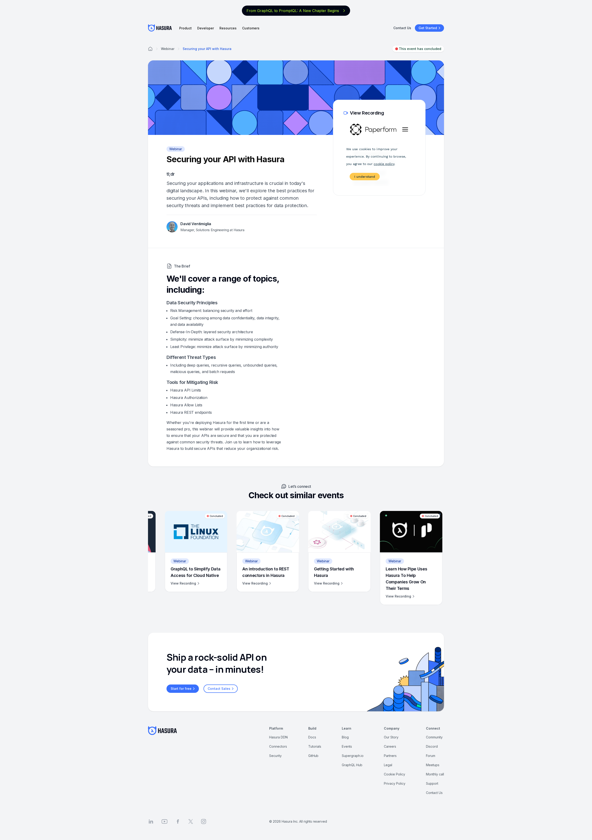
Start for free (181, 689)
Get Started (428, 28)
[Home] (150, 49)
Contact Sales (219, 689)
